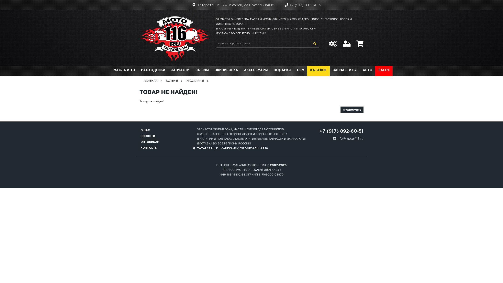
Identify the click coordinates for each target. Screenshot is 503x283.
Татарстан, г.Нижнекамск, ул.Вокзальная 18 (235, 5)
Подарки (282, 70)
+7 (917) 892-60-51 (305, 5)
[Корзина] (359, 42)
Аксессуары (256, 70)
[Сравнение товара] (333, 42)
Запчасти (180, 70)
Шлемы (202, 70)
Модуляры (195, 81)
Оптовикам (150, 142)
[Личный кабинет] (347, 42)
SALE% (384, 70)
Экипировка (226, 70)
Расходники (153, 70)
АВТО (367, 70)
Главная (150, 81)
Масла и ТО (124, 70)
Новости (147, 136)
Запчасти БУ (345, 70)
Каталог (318, 70)
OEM (300, 70)
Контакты (148, 148)
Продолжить (352, 109)
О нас (145, 130)
